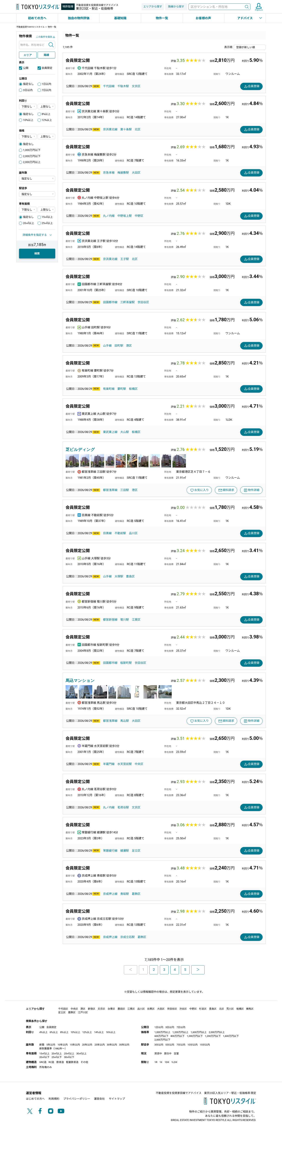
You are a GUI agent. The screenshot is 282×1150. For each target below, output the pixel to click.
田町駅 (119, 345)
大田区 (136, 172)
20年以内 (87, 1044)
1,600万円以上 (199, 1032)
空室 (176, 1053)
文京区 (136, 86)
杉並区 (203, 1008)
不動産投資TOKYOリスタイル (30, 27)
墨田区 (121, 1008)
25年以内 (100, 1044)
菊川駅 (124, 619)
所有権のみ (45, 1067)
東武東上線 (110, 432)
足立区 (136, 850)
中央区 (139, 764)
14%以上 (99, 1032)
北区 (137, 129)
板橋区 (133, 389)
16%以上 (110, 1032)
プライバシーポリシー (76, 1098)
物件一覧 (162, 18)
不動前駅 (120, 533)
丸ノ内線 (109, 216)
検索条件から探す (36, 1020)
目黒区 (151, 1008)
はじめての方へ (35, 1098)
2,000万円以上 (31, 162)
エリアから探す (152, 6)
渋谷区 (183, 1008)
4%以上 (43, 1032)
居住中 (168, 1053)
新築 (41, 1044)
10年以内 (63, 1044)
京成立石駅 (127, 937)
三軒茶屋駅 (127, 302)
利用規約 (54, 1098)
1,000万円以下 (31, 150)
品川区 (133, 533)
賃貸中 (158, 1053)
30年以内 (112, 1044)
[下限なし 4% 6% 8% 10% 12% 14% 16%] (28, 106)
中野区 (139, 216)
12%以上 (47, 120)
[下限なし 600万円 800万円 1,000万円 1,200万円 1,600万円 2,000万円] (28, 136)
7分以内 (180, 1044)
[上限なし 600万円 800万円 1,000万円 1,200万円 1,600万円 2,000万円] (46, 136)
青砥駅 (124, 894)
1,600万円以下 (231, 1036)
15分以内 (205, 1044)
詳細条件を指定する (35, 234)
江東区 (136, 619)
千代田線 (109, 86)
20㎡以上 (28, 223)
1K (160, 1062)
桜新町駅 (126, 663)
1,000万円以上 (162, 1032)
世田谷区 (143, 302)
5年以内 (50, 1044)
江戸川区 (83, 1012)
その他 (84, 1062)
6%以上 (54, 1032)
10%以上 (28, 120)
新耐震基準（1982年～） (53, 1048)
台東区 (111, 1008)
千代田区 (63, 1008)
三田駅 (124, 490)
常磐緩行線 (110, 850)
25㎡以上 (47, 223)
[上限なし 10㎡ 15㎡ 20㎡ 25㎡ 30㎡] (46, 209)
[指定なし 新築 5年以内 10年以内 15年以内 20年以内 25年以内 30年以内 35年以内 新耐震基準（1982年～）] (37, 178)
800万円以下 (178, 1036)
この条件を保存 (44, 37)
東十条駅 (126, 129)
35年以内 (124, 1044)
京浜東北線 (110, 129)
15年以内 (75, 1044)
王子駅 (124, 259)
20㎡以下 (44, 1057)
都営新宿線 (110, 619)
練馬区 (250, 1008)
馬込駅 (124, 721)
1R (155, 1062)
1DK (167, 1062)
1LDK (174, 1062)
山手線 (107, 345)
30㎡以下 (69, 1057)
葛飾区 (136, 894)
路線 (46, 54)
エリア (28, 54)
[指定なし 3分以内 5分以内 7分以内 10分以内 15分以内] (37, 194)
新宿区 (91, 1008)
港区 (129, 345)
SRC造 (42, 1062)
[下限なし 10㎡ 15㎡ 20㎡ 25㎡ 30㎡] (28, 209)
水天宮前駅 (124, 764)
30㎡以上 (81, 1053)
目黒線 (107, 533)
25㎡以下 (57, 1057)
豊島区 (130, 576)
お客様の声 (203, 18)
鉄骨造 (60, 1062)
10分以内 (192, 1044)
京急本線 (109, 172)
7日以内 (46, 90)
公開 (25, 68)
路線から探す (176, 6)
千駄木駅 (123, 86)
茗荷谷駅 (123, 807)
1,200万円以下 (213, 1036)
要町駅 (121, 389)
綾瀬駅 (124, 850)
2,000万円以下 (31, 156)
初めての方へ (37, 18)
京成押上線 (110, 894)
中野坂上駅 (124, 216)
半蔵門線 (109, 764)
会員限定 (47, 68)
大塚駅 (119, 576)
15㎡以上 (47, 217)
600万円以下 (161, 1036)
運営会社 (99, 1098)
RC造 (51, 1062)
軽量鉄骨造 (72, 1062)
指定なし (28, 83)
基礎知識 (120, 18)
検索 (247, 7)
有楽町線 (109, 389)
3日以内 (28, 90)
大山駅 (124, 432)
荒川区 (230, 1008)
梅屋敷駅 (123, 172)
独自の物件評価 (78, 18)
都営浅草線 (110, 490)
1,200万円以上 (180, 1032)
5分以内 (169, 1044)
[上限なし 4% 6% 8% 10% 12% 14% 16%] (46, 106)
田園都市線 (110, 302)
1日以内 (46, 83)
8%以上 (46, 114)
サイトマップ (117, 1098)
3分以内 (158, 1044)
